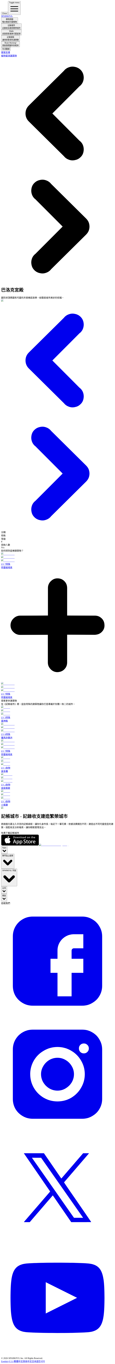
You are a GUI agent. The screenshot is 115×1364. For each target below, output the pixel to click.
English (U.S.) (7, 1361)
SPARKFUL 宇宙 (9, 870)
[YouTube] (57, 1355)
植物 (3, 56)
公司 (4, 888)
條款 (4, 896)
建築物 (13, 56)
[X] (57, 1242)
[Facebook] (57, 1016)
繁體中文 (18, 1361)
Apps (4, 848)
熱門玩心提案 (7, 856)
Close (4, 13)
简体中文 (27, 1361)
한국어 (42, 1361)
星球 (8, 56)
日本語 (35, 1361)
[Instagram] (57, 1129)
